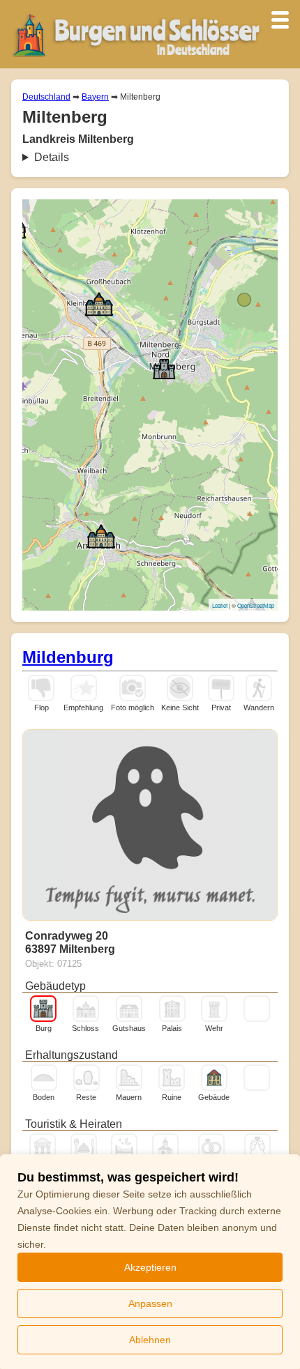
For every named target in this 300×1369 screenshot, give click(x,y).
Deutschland (46, 97)
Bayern (95, 97)
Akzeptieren (150, 1267)
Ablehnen (150, 1339)
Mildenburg (68, 657)
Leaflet (219, 605)
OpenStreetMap (255, 605)
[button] (99, 303)
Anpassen (150, 1303)
